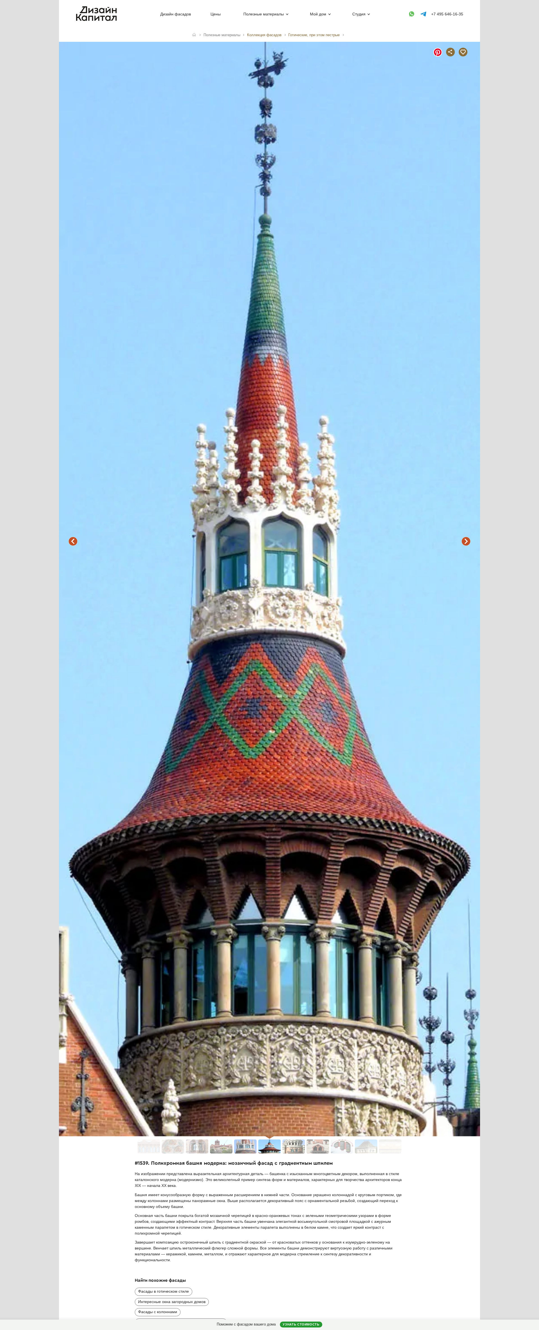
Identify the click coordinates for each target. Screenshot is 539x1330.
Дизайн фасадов (175, 14)
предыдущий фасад (73, 541)
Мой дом (318, 14)
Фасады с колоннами (157, 1312)
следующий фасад (466, 541)
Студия (359, 14)
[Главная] (194, 35)
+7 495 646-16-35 (447, 14)
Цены (216, 14)
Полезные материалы (263, 14)
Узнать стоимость (301, 1324)
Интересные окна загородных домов (171, 1301)
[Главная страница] (97, 20)
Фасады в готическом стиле (163, 1291)
